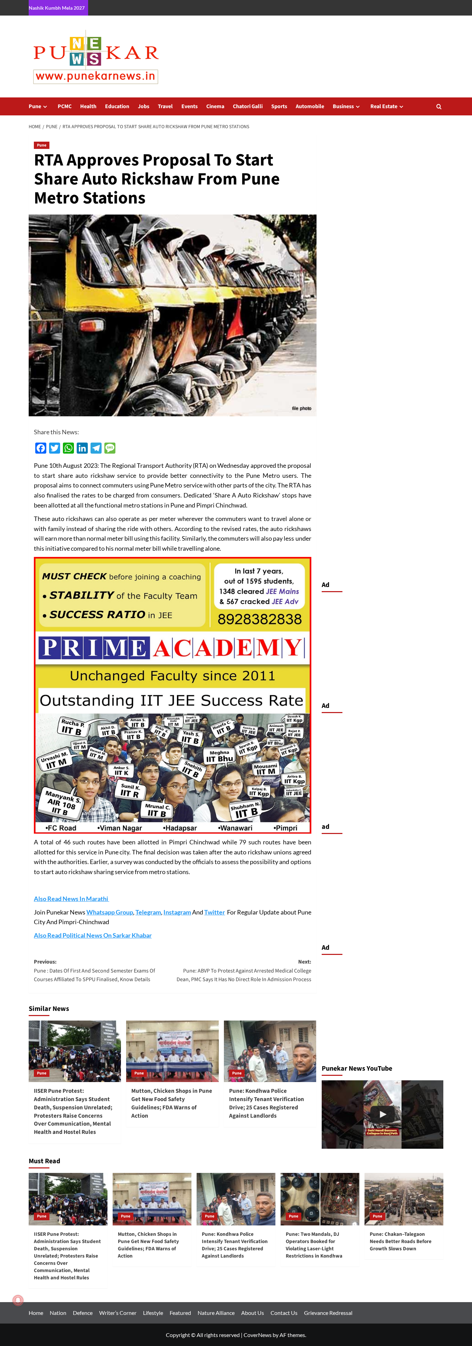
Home (36, 1312)
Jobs (143, 106)
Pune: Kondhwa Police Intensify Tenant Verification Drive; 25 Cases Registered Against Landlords (266, 1103)
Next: (244, 970)
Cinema (215, 106)
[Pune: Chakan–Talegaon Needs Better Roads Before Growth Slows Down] (404, 1199)
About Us (252, 1312)
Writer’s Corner (117, 1312)
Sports (279, 106)
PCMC (65, 106)
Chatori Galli (248, 106)
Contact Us (284, 1312)
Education (117, 106)
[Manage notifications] (17, 1300)
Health (88, 106)
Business (343, 106)
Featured (180, 1312)
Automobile (310, 106)
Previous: (94, 970)
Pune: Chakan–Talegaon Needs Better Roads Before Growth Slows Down (401, 1241)
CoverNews (258, 1334)
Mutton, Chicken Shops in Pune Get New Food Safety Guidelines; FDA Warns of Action (171, 1103)
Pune (35, 106)
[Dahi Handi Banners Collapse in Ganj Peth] (383, 1114)
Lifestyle (153, 1312)
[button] (439, 107)
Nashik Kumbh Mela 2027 (57, 8)
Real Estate (383, 106)
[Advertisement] (383, 645)
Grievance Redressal (328, 1312)
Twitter (214, 912)
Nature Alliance (216, 1312)
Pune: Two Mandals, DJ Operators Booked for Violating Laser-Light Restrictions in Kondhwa (314, 1245)
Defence (83, 1312)
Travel (165, 106)
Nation (58, 1312)
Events (189, 106)
